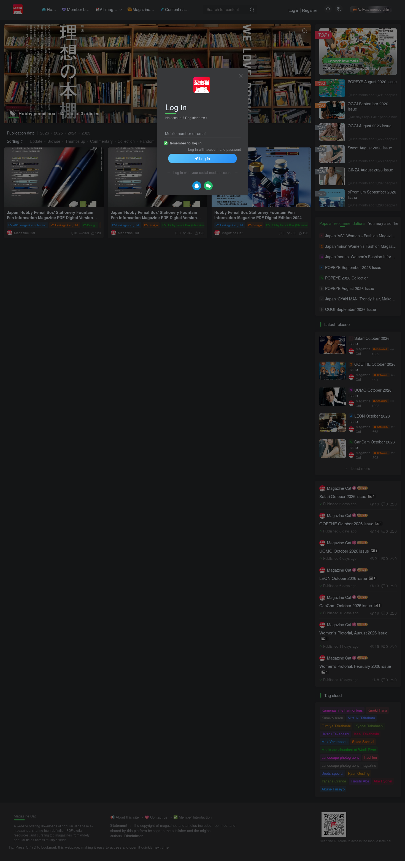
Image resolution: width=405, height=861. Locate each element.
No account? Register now (185, 117)
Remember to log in (185, 143)
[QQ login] (196, 185)
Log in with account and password (214, 149)
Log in (204, 158)
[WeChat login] (208, 185)
